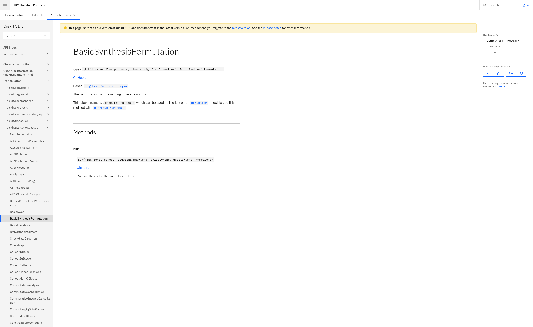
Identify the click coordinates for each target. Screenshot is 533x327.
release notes (272, 28)
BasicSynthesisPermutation (503, 40)
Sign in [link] (525, 5)
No (511, 73)
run (495, 52)
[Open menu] (5, 5)
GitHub (78, 77)
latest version (241, 28)
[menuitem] (14, 15)
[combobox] (26, 35)
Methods (495, 46)
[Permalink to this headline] (182, 51)
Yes (489, 73)
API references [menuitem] (61, 15)
